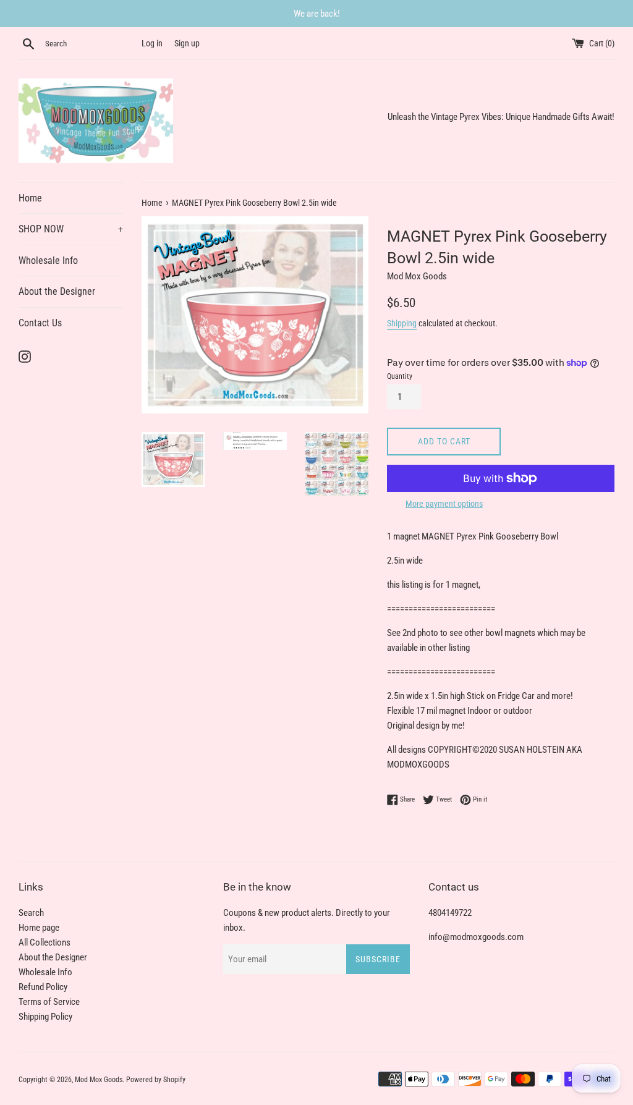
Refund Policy (43, 987)
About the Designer (57, 291)
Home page (39, 927)
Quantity (399, 376)
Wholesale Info (48, 260)
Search (31, 912)
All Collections (44, 942)
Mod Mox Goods (98, 1079)
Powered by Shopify (155, 1079)
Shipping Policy (45, 1016)
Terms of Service (49, 1001)
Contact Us (40, 323)
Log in (152, 43)
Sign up (187, 43)
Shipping (402, 323)
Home (30, 198)
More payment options (444, 504)
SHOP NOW (71, 229)
